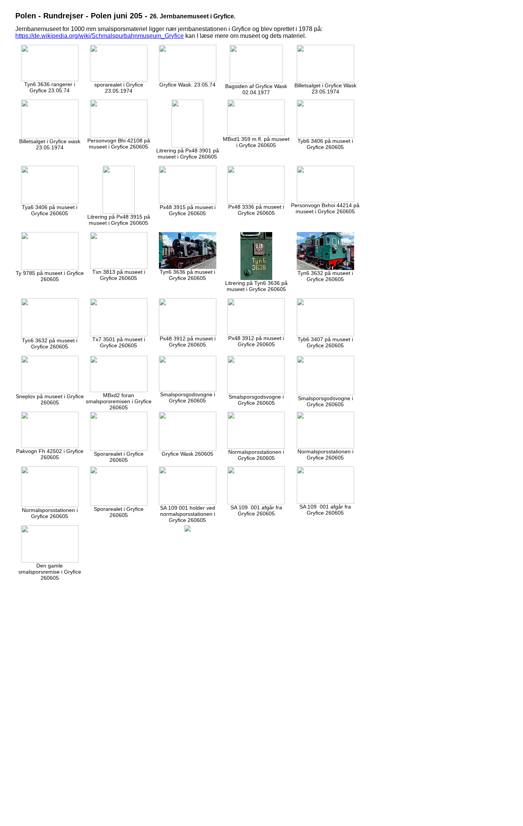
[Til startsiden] (188, 530)
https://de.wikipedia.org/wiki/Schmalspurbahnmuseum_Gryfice (99, 36)
